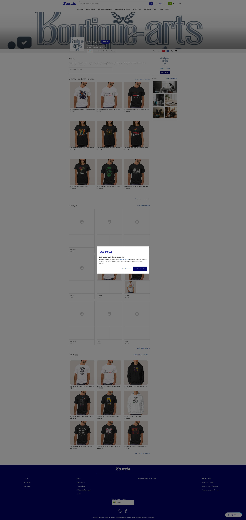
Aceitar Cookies (140, 269)
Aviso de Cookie (124, 259)
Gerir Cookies (126, 269)
